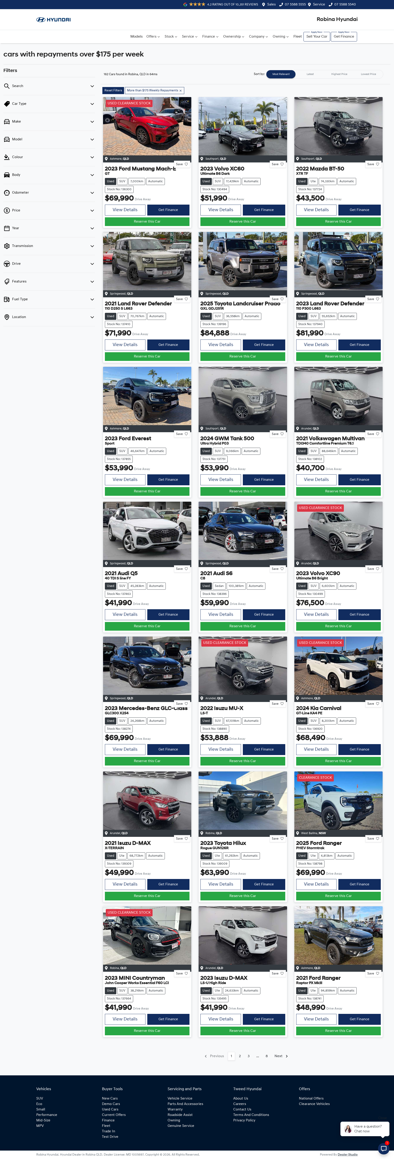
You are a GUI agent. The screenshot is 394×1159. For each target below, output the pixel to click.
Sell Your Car (316, 37)
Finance (208, 37)
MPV (40, 1126)
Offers (151, 37)
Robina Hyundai (337, 19)
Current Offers (114, 1115)
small (40, 1109)
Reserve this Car (147, 222)
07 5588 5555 (295, 4)
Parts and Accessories (185, 1104)
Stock (169, 37)
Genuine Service (181, 1126)
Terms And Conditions (251, 1115)
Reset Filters (113, 90)
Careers (239, 1104)
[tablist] (324, 74)
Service (319, 4)
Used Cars (110, 1109)
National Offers (311, 1098)
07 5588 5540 (345, 4)
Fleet (297, 37)
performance (46, 1115)
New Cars (110, 1098)
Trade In (108, 1131)
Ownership (232, 37)
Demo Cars (111, 1104)
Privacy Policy (244, 1120)
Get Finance (344, 37)
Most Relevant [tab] (281, 74)
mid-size (43, 1120)
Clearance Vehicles (314, 1104)
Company (256, 37)
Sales (271, 4)
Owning (279, 37)
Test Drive (110, 1137)
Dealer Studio (348, 1154)
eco (39, 1104)
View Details (125, 210)
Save (179, 164)
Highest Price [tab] (339, 74)
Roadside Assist (180, 1115)
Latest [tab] (310, 74)
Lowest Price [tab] (368, 74)
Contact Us (242, 1109)
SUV (39, 1098)
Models (136, 37)
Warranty (175, 1109)
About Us (240, 1098)
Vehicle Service (180, 1098)
